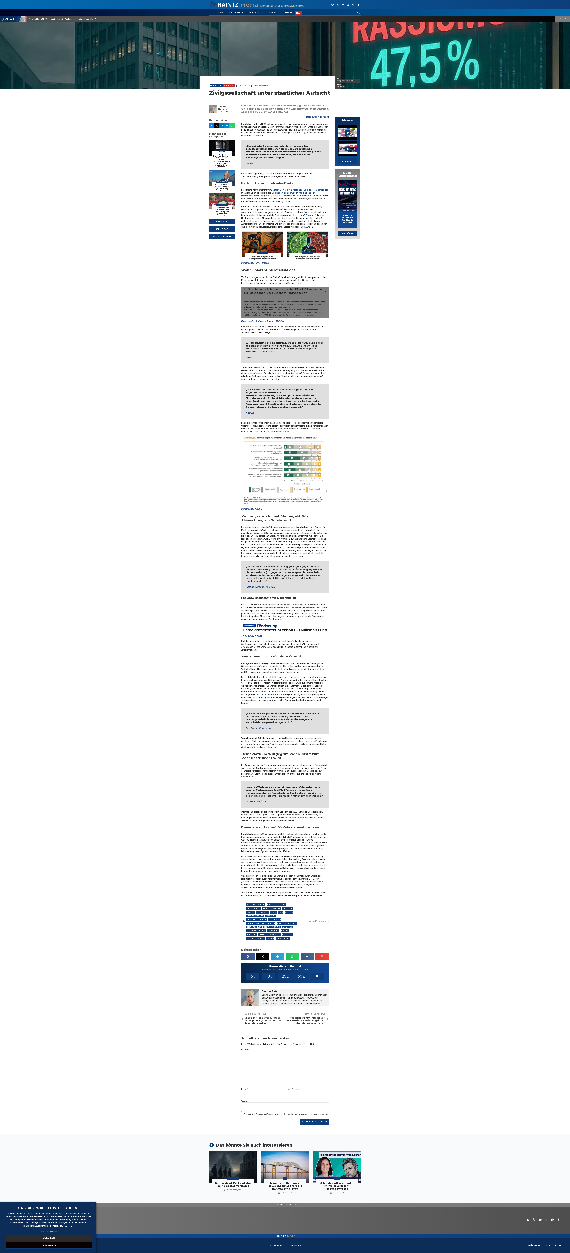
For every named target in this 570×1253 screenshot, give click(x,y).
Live (298, 13)
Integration (275, 920)
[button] (358, 13)
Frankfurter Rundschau (259, 728)
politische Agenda (276, 905)
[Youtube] (343, 4)
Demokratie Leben (256, 931)
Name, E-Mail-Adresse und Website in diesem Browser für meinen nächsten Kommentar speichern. (286, 1114)
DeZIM (249, 357)
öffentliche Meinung (269, 934)
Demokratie (262, 912)
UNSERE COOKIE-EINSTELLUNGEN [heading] (47, 1208)
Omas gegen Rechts (287, 923)
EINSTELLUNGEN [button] (49, 1231)
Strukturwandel (271, 908)
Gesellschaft (254, 908)
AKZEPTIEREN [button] (49, 1245)
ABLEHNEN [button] (49, 1238)
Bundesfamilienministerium (261, 923)
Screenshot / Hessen (252, 635)
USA (285, 1179)
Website (244, 1101)
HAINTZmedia (306, 215)
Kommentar (229, 86)
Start (221, 13)
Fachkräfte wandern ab (269, 694)
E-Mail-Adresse (293, 1089)
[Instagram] (348, 4)
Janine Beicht (222, 107)
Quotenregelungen (257, 920)
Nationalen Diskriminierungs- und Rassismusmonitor (300, 190)
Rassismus (271, 916)
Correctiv (287, 934)
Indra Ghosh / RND (256, 801)
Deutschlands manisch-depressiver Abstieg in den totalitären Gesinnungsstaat (61, 19)
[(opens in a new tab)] (347, 195)
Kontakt (273, 13)
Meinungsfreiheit (256, 905)
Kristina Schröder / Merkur (260, 586)
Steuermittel (282, 938)
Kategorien (235, 13)
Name (244, 1089)
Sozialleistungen (256, 938)
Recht (222, 151)
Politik (270, 938)
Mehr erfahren (66, 1226)
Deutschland (216, 86)
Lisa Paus (287, 927)
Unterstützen (256, 13)
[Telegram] (332, 4)
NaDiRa (250, 163)
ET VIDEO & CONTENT (552, 1245)
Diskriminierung (272, 927)
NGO (281, 912)
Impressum (295, 1245)
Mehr (286, 13)
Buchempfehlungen (349, 210)
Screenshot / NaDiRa (251, 508)
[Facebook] (353, 4)
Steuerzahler (254, 927)
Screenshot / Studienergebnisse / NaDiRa (262, 321)
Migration (288, 908)
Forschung (273, 931)
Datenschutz (275, 1245)
